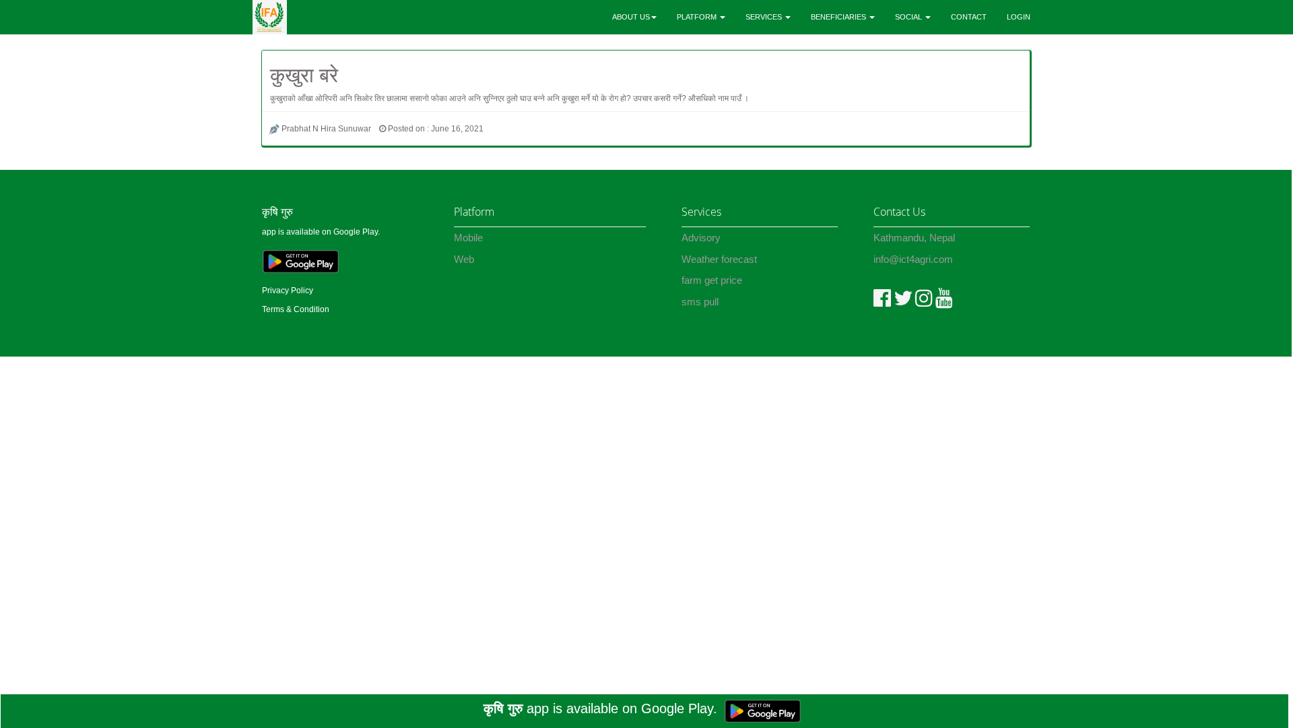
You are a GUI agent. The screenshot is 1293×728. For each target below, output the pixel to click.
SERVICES (764, 17)
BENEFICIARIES (839, 17)
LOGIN (1018, 17)
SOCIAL (909, 17)
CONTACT (969, 17)
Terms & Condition (295, 309)
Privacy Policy (287, 290)
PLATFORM (698, 17)
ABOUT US (631, 17)
